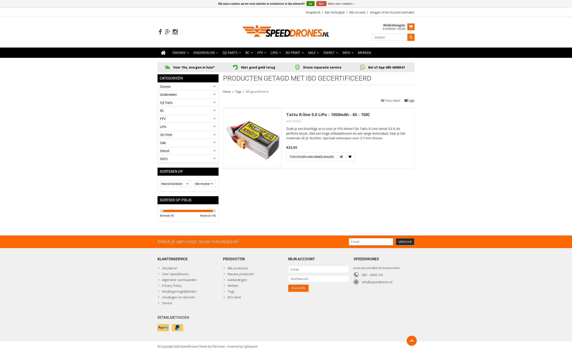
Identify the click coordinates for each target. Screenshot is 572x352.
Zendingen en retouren (178, 297)
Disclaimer (169, 268)
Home (227, 92)
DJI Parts (230, 52)
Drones (178, 52)
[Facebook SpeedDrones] (160, 32)
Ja (310, 3)
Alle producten (237, 268)
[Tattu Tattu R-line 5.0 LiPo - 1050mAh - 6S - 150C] (252, 110)
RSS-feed (234, 297)
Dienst (329, 52)
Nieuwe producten (240, 274)
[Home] (163, 53)
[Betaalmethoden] (163, 327)
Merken (364, 52)
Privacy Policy (172, 285)
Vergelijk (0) (313, 12)
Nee (321, 3)
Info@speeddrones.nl (377, 282)
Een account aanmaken (399, 12)
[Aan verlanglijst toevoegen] (350, 156)
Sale (311, 52)
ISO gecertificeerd (257, 92)
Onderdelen (204, 52)
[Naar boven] (412, 341)
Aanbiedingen (237, 280)
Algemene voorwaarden (179, 280)
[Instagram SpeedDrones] (175, 32)
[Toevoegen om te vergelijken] (341, 156)
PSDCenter (218, 346)
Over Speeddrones (175, 274)
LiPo (274, 52)
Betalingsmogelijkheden (179, 291)
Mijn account (357, 12)
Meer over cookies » (341, 3)
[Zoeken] (410, 37)
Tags (238, 92)
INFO (346, 52)
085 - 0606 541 (372, 275)
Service (167, 303)
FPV (260, 52)
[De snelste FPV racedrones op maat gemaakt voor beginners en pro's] (286, 31)
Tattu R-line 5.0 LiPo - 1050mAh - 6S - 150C (328, 114)
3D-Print (293, 52)
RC (247, 52)
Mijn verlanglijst (335, 12)
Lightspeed (250, 346)
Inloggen (376, 12)
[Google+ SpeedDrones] (167, 32)
